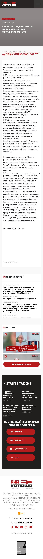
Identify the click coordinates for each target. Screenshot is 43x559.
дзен (17, 457)
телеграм (18, 432)
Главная (5, 51)
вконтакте (19, 440)
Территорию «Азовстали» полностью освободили (8, 394)
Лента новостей (8, 19)
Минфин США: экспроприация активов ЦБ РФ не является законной (29, 394)
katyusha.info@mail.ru (22, 518)
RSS (23, 514)
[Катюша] (9, 4)
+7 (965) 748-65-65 (23, 522)
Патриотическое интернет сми (21, 488)
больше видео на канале (23, 364)
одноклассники (20, 449)
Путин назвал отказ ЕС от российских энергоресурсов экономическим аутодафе (11, 409)
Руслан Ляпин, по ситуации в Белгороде (29, 407)
